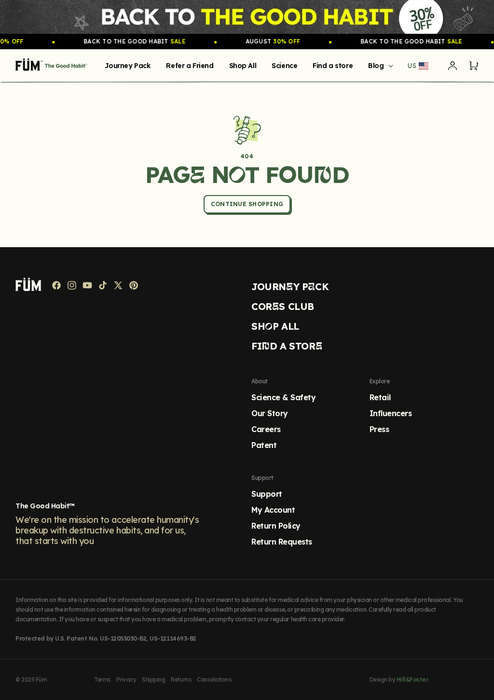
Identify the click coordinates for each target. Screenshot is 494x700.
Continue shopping (247, 204)
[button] (378, 65)
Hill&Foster (412, 679)
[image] (247, 17)
